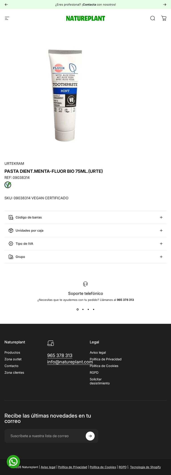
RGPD (94, 372)
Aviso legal (98, 352)
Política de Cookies (104, 366)
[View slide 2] (83, 309)
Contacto (11, 366)
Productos (12, 352)
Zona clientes (14, 372)
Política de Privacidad (106, 359)
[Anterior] (6, 4)
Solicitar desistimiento (100, 381)
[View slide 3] (88, 309)
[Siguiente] (165, 4)
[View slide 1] (77, 309)
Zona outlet (13, 359)
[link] (59, 355)
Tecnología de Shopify (145, 467)
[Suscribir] (90, 436)
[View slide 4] (93, 309)
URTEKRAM (14, 163)
